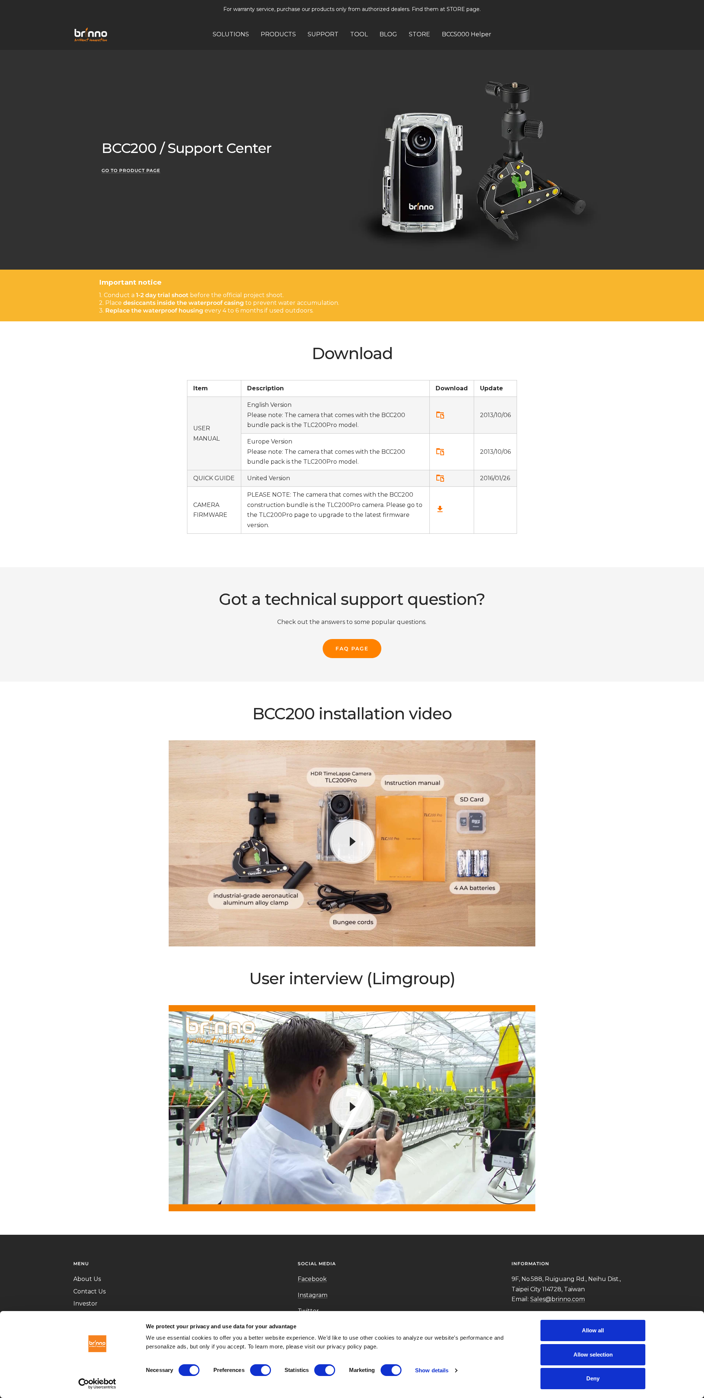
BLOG (388, 33)
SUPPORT (323, 33)
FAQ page (352, 648)
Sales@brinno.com (557, 1299)
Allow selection (593, 1354)
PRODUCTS (278, 33)
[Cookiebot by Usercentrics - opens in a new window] (97, 1383)
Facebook (312, 1278)
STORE (419, 33)
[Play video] (352, 841)
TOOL (359, 33)
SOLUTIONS (231, 33)
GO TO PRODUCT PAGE (131, 170)
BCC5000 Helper (466, 33)
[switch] (260, 1370)
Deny (593, 1378)
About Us (87, 1278)
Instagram (312, 1295)
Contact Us (89, 1291)
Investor (85, 1303)
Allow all (593, 1330)
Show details (431, 1370)
